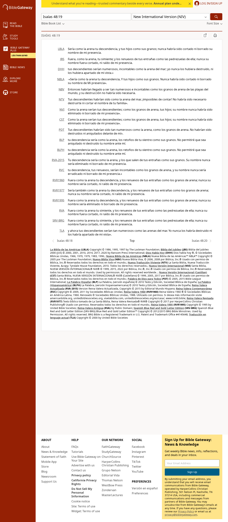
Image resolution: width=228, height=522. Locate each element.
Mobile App (49, 462)
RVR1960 (58, 180)
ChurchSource (111, 457)
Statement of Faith (53, 457)
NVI (61, 110)
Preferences (140, 493)
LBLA (61, 49)
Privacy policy (81, 475)
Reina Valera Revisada (200, 298)
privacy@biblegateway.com (181, 514)
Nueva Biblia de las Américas (123, 256)
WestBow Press (112, 485)
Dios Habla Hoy (155, 252)
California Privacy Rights (84, 482)
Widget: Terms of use (85, 511)
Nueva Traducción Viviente (144, 262)
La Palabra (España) (79, 282)
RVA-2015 (58, 160)
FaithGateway (111, 447)
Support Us (49, 481)
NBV (61, 89)
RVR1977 (58, 190)
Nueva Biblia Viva (103, 259)
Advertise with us (83, 465)
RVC (61, 170)
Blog (44, 471)
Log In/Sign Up (211, 3)
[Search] (216, 16)
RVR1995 (58, 200)
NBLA (60, 79)
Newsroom (48, 476)
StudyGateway (111, 452)
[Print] (215, 35)
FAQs (74, 447)
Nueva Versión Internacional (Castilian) (183, 272)
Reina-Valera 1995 (162, 304)
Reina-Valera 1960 (135, 291)
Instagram (139, 452)
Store (45, 466)
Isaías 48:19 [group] (50, 35)
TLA (61, 231)
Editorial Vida (111, 475)
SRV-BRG (58, 220)
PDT (61, 130)
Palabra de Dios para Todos (144, 278)
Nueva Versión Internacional (166, 265)
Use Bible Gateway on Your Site (86, 458)
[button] (207, 3)
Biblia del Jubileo (171, 249)
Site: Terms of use (83, 506)
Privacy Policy (186, 511)
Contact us (78, 470)
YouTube (137, 471)
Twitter (136, 466)
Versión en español (145, 488)
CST (61, 119)
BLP (61, 140)
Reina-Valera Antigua (90, 308)
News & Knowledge (54, 452)
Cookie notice (80, 501)
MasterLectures (112, 495)
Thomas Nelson (112, 480)
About (45, 447)
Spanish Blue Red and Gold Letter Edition (159, 308)
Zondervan (109, 490)
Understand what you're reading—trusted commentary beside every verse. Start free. (132, 3)
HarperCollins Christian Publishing (115, 463)
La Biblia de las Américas (65, 249)
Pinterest (138, 457)
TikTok (136, 462)
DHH (61, 69)
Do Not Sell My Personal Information (81, 492)
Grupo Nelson (111, 470)
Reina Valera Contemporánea (194, 288)
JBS (62, 59)
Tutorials (77, 452)
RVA (61, 210)
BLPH (60, 150)
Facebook (138, 447)
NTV (61, 99)
